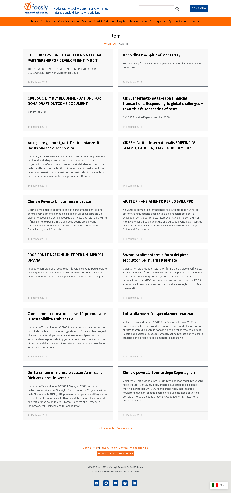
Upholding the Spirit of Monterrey (151, 55)
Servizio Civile (102, 21)
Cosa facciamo (66, 21)
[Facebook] (106, 483)
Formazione (136, 21)
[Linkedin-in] (134, 483)
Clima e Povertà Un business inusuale (59, 201)
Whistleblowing (139, 447)
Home (34, 21)
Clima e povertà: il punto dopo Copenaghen (159, 372)
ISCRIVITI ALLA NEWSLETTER (115, 453)
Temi (84, 21)
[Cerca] (177, 9)
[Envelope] (96, 483)
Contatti (123, 447)
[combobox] (156, 8)
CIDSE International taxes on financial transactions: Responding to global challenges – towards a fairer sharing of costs (163, 103)
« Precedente (106, 428)
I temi (113, 43)
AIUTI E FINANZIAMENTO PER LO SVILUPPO (158, 201)
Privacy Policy (109, 447)
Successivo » (124, 428)
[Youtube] (115, 483)
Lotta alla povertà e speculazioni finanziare (159, 313)
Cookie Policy (91, 447)
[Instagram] (125, 483)
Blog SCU (122, 21)
